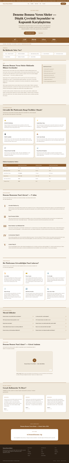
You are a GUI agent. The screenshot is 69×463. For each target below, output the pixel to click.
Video (42, 451)
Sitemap (54, 460)
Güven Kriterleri (45, 53)
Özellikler (32, 3)
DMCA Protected (63, 460)
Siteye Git (63, 3)
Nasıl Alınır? (41, 33)
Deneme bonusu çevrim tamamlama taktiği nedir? (18, 330)
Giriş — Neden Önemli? (8, 53)
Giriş (28, 3)
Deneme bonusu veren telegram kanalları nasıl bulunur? (51, 330)
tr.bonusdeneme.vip (34, 434)
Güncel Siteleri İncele (30, 32)
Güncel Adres (32, 56)
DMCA (56, 453)
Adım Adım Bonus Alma (34, 53)
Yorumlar (43, 3)
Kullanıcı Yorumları (20, 56)
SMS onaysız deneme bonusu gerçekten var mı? (18, 319)
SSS (40, 3)
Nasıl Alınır (36, 3)
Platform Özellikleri (20, 53)
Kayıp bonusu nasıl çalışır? (18, 323)
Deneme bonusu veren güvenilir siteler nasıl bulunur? (18, 316)
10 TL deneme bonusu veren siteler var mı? (51, 319)
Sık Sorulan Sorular (59, 53)
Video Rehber (7, 56)
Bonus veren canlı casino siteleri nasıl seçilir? (51, 326)
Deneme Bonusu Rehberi (7, 3)
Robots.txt (56, 451)
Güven (29, 455)
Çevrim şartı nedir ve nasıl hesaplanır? (51, 316)
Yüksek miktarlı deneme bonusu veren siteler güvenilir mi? (18, 326)
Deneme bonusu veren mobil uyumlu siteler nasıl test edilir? (51, 323)
